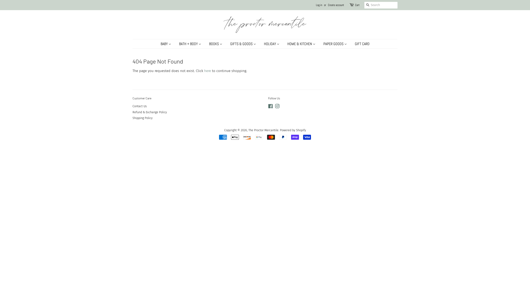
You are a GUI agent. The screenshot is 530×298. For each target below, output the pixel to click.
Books (214, 43)
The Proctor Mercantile (263, 130)
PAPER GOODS (333, 43)
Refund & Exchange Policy (149, 112)
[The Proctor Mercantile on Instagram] (277, 107)
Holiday (270, 43)
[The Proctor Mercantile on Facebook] (270, 107)
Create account (336, 5)
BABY (165, 43)
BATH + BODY (189, 43)
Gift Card (362, 43)
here (207, 71)
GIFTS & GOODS (241, 43)
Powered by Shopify (293, 130)
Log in (319, 5)
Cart (357, 5)
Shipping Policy (142, 118)
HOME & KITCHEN (300, 43)
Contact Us (139, 106)
